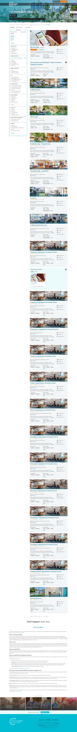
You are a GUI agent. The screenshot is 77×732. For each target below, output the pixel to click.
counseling (20, 632)
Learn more (48, 24)
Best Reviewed (28, 27)
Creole (13, 131)
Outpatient (14, 50)
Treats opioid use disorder (16, 87)
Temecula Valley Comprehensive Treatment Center (45, 571)
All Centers (12, 27)
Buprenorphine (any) (15, 119)
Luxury (13, 89)
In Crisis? (73, 12)
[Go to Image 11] (53, 113)
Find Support (64, 1)
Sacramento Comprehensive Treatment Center (44, 517)
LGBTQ (13, 99)
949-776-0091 (33, 94)
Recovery (51, 4)
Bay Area (12, 38)
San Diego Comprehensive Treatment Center (44, 544)
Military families (14, 103)
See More (51, 57)
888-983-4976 (33, 175)
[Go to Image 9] (52, 86)
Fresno (12, 40)
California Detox (35, 90)
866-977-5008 (33, 121)
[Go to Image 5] (48, 86)
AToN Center (34, 117)
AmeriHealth (14, 62)
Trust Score (58, 638)
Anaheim (12, 35)
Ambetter (13, 61)
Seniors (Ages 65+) (15, 77)
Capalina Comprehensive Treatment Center (43, 302)
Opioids (13, 109)
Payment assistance (15, 72)
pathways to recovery (18, 691)
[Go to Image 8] (51, 86)
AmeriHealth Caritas (15, 64)
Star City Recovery (36, 598)
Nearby (32, 271)
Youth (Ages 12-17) (15, 81)
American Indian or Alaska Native (17, 127)
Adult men (14, 96)
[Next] (65, 83)
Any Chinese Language (16, 130)
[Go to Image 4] (47, 86)
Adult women (14, 98)
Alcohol (13, 110)
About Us (66, 4)
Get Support (48, 720)
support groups (14, 632)
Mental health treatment (16, 88)
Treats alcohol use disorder (17, 85)
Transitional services (15, 92)
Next (46, 616)
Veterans (13, 100)
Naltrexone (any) (15, 120)
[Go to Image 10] (53, 86)
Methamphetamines (15, 114)
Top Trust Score (20, 27)
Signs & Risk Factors (33, 4)
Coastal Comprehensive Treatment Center (43, 356)
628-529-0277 (34, 49)
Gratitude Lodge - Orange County (40, 144)
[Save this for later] (66, 31)
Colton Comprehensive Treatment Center (43, 383)
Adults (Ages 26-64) (15, 78)
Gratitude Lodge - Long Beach (39, 171)
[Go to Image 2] (45, 86)
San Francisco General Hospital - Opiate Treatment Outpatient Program (46, 63)
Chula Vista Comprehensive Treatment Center (44, 329)
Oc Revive (33, 198)
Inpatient (13, 48)
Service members (15, 102)
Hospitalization (14, 49)
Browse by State (37, 627)
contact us (48, 651)
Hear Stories (57, 1)
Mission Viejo (13, 42)
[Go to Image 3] (46, 86)
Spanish (13, 125)
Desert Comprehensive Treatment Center (42, 410)
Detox (13, 51)
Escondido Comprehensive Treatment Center (44, 437)
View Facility (41, 49)
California (22, 631)
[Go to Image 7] (50, 86)
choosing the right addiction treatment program (22, 668)
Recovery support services (16, 91)
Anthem (13, 65)
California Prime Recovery (38, 225)
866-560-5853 (33, 202)
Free (13, 70)
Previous (31, 616)
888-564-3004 (33, 148)
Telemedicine (14, 53)
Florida (36, 271)
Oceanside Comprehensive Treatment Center (44, 464)
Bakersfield (13, 36)
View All (12, 43)
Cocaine (13, 113)
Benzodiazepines (15, 112)
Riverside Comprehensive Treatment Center (43, 491)
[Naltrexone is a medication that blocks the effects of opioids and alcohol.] (18, 120)
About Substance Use (58, 4)
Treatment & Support (43, 4)
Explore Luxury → (45, 712)
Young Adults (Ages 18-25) (16, 79)
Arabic (13, 129)
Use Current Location (13, 16)
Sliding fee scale (15, 71)
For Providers (55, 720)
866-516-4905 (33, 229)
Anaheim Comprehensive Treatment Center (43, 252)
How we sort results (23, 31)
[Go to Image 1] (44, 86)
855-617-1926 (33, 256)
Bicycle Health (34, 47)
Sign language (14, 126)
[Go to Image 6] (49, 86)
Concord (12, 39)
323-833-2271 (33, 603)
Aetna (13, 60)
